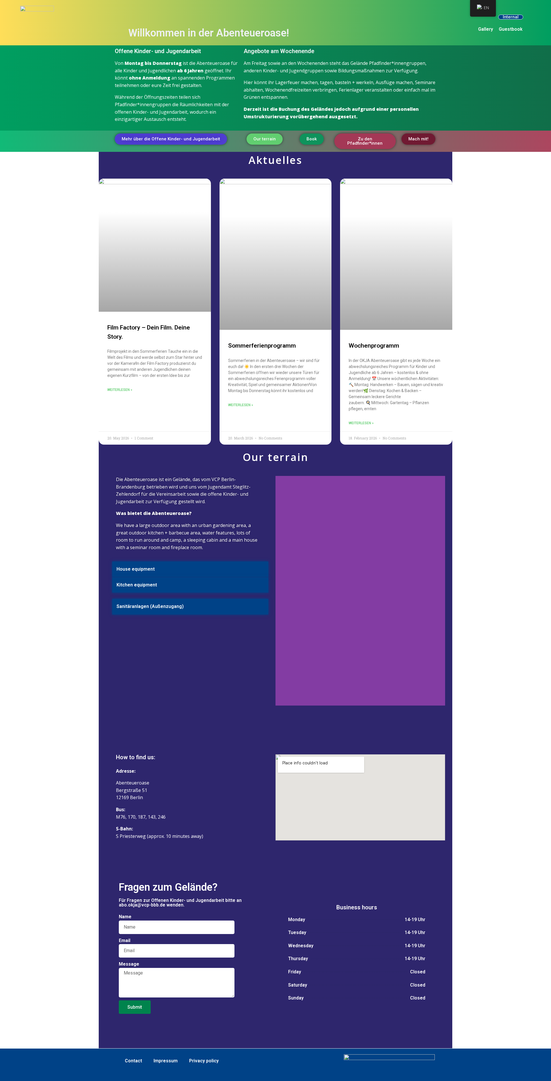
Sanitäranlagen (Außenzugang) (150, 606)
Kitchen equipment (137, 585)
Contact (133, 1060)
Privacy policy (204, 1060)
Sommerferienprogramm (262, 345)
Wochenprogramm (374, 345)
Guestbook (511, 29)
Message (129, 964)
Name (125, 916)
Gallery (485, 29)
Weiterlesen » (119, 390)
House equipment (136, 569)
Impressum (166, 1060)
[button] (190, 569)
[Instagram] (364, 718)
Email (124, 940)
